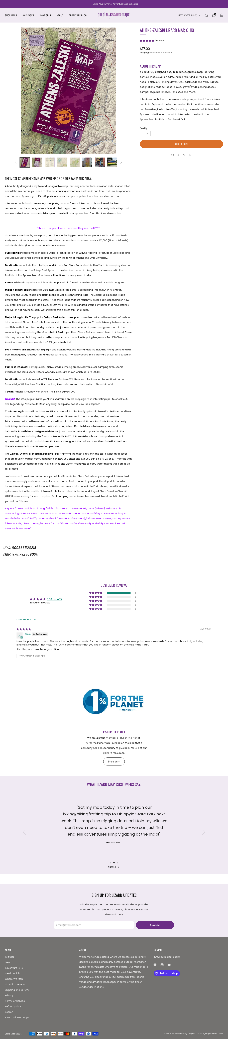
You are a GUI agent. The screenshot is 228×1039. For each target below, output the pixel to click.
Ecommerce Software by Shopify (179, 1033)
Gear (8, 962)
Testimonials (12, 973)
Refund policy (13, 1006)
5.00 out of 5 (54, 599)
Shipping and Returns (17, 990)
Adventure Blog (78, 15)
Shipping (144, 52)
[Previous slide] (11, 90)
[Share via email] (190, 155)
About (60, 15)
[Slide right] (121, 162)
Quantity (143, 128)
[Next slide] (125, 90)
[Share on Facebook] (172, 155)
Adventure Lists (14, 968)
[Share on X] (178, 155)
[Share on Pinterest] (184, 155)
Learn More (114, 761)
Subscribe (155, 925)
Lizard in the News (15, 984)
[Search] (206, 15)
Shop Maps (11, 15)
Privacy (9, 995)
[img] (24, 629)
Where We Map (14, 979)
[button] (147, 40)
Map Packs (28, 15)
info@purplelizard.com (167, 957)
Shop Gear (45, 15)
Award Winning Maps (17, 1017)
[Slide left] (16, 162)
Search (9, 1012)
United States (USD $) (187, 15)
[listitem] (114, 4)
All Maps (9, 957)
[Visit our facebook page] (155, 964)
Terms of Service (15, 1001)
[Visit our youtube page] (169, 964)
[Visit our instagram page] (162, 964)
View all (112, 866)
